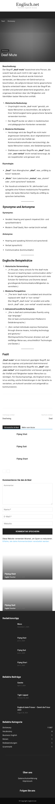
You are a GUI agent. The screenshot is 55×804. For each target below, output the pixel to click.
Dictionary (11, 21)
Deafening (7, 418)
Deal (50, 418)
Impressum (27, 781)
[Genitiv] (9, 685)
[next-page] (8, 471)
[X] (11, 402)
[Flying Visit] (9, 437)
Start (3, 21)
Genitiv (20, 683)
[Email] (28, 402)
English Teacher (10, 577)
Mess (19, 624)
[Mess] (9, 627)
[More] (46, 402)
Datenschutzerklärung (27, 778)
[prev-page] (4, 471)
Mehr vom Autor (28, 427)
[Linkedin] (22, 402)
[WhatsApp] (16, 402)
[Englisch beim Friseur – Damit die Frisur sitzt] (9, 710)
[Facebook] (5, 402)
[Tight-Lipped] (9, 698)
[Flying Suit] (9, 449)
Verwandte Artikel (11, 427)
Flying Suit (22, 446)
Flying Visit (22, 434)
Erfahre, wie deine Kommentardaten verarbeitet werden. (26, 541)
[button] (4, 15)
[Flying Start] (9, 461)
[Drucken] (34, 402)
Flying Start (22, 458)
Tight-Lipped (22, 695)
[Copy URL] (40, 402)
